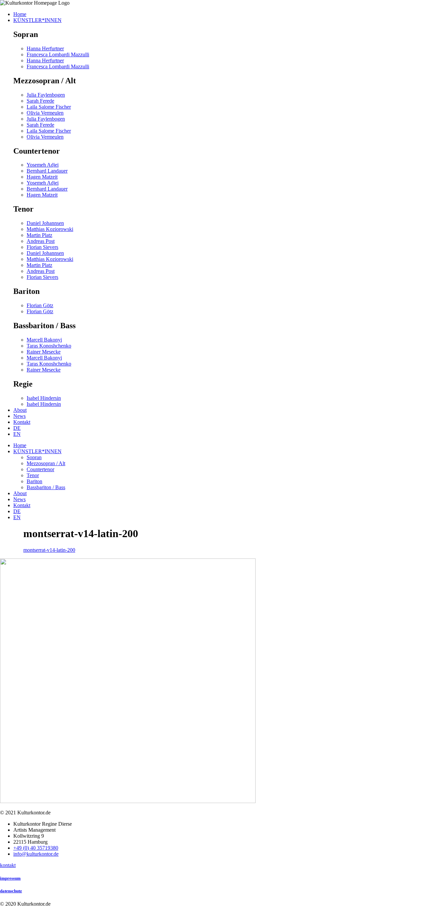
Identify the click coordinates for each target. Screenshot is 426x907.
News (19, 499)
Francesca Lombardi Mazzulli (58, 54)
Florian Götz (40, 305)
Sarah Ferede (40, 101)
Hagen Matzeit (42, 177)
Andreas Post (41, 241)
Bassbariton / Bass (46, 487)
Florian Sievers (42, 247)
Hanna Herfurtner (45, 48)
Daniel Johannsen (45, 223)
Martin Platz (39, 235)
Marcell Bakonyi (44, 340)
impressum (10, 878)
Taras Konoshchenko (49, 346)
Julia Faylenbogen (46, 95)
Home (19, 445)
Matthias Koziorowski (50, 229)
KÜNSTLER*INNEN (37, 451)
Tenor (33, 475)
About (20, 493)
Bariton (34, 481)
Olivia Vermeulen (45, 113)
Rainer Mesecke (44, 352)
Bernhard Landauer (47, 171)
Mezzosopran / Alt (46, 463)
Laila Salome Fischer (49, 107)
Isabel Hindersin (44, 398)
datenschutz (11, 890)
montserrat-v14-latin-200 (49, 550)
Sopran (34, 457)
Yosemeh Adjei (43, 165)
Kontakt (21, 505)
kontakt (8, 865)
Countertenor (40, 469)
